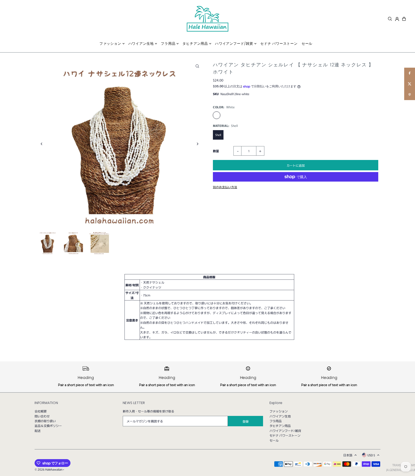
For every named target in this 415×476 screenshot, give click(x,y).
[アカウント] (397, 19)
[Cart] (404, 19)
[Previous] (41, 144)
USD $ (371, 455)
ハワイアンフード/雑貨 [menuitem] (234, 43)
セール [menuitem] (307, 43)
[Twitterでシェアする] (409, 83)
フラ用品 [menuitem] (168, 43)
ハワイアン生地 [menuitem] (141, 43)
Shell (218, 135)
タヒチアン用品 (280, 425)
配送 (38, 430)
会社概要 (41, 411)
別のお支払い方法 (225, 187)
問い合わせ (42, 416)
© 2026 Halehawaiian (48, 469)
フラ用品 (276, 421)
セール (274, 440)
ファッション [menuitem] (110, 43)
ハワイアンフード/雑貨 (285, 430)
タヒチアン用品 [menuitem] (195, 43)
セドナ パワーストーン (285, 435)
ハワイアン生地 (280, 416)
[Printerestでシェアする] (409, 94)
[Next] (197, 144)
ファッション (279, 411)
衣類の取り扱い (45, 421)
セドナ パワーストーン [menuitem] (279, 43)
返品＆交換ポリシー (48, 425)
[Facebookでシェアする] (409, 73)
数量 (216, 151)
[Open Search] (390, 19)
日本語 (347, 455)
